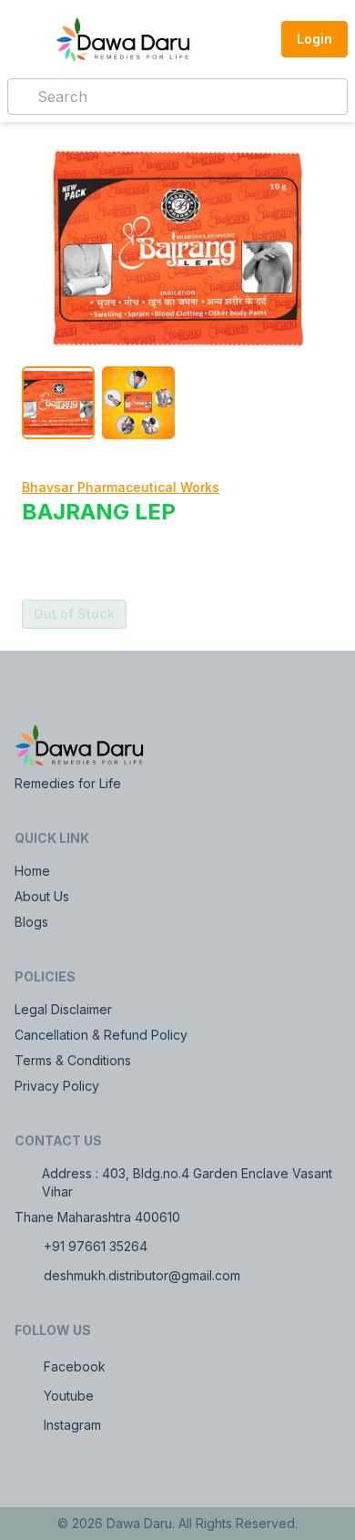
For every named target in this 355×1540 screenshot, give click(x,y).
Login (314, 38)
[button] (256, 39)
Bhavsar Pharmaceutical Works (120, 487)
